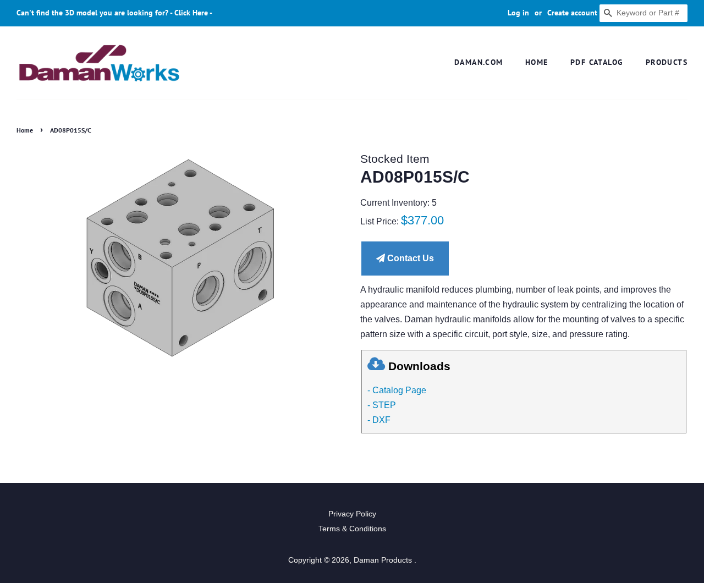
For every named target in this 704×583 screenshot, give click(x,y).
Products (667, 62)
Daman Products (384, 560)
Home (536, 62)
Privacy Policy (352, 514)
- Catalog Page (396, 390)
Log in (518, 13)
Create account (572, 13)
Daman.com (478, 62)
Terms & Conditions (352, 529)
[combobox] (644, 13)
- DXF (379, 420)
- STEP (381, 405)
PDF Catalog (596, 62)
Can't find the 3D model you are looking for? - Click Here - (114, 13)
